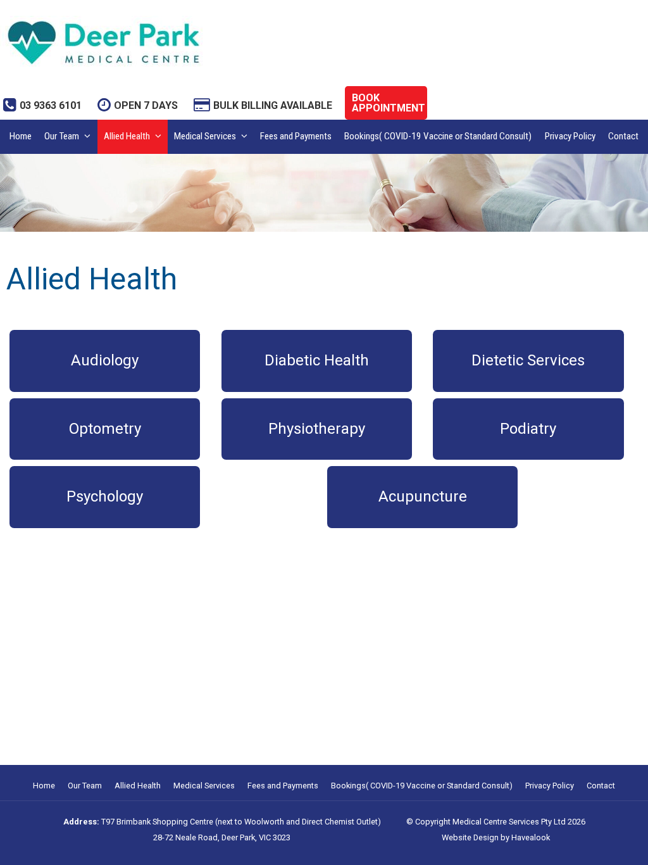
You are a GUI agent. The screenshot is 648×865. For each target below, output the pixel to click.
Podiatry (528, 429)
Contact (623, 136)
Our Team (61, 136)
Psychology (104, 496)
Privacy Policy (570, 136)
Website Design (470, 837)
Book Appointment (388, 103)
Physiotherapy (316, 429)
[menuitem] (44, 785)
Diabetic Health (317, 360)
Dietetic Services (528, 360)
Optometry (105, 429)
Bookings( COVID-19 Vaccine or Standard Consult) (438, 136)
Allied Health (127, 136)
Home (20, 136)
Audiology (105, 360)
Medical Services (205, 136)
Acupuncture (422, 496)
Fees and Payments (296, 136)
